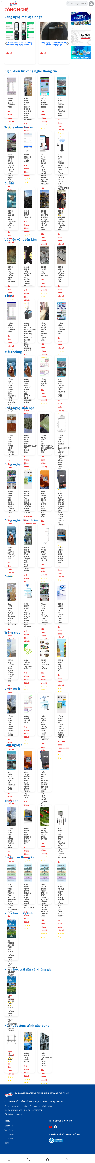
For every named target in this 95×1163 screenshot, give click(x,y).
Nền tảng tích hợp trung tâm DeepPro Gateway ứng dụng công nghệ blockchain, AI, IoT (13, 898)
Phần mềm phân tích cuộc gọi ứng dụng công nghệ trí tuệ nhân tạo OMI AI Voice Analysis (45, 169)
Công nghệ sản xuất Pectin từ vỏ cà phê (44, 554)
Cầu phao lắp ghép (10, 1056)
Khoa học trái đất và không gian (29, 969)
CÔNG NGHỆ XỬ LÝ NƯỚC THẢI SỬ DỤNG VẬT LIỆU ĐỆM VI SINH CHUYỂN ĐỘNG (28, 390)
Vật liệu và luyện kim (20, 239)
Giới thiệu (8, 1126)
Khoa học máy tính (18, 913)
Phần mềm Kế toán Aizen (27, 158)
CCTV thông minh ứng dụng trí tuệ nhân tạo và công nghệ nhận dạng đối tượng (11, 168)
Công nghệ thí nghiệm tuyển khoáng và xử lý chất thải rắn (61, 220)
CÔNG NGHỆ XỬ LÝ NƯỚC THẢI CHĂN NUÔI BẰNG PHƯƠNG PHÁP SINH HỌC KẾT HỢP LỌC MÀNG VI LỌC (12, 395)
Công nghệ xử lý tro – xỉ (27, 214)
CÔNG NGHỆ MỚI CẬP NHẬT (23, 17)
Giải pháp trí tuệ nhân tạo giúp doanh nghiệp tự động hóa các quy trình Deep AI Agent (61, 900)
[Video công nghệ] (81, 19)
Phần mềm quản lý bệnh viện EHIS (61, 328)
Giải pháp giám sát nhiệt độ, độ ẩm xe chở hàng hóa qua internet (28, 615)
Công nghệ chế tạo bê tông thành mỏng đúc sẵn (61, 274)
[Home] (9, 1159)
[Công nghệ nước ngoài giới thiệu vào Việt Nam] (81, 53)
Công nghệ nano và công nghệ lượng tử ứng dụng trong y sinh (27, 502)
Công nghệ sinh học (19, 408)
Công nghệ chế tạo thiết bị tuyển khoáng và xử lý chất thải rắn (45, 220)
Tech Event (8, 1130)
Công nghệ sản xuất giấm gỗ (60, 665)
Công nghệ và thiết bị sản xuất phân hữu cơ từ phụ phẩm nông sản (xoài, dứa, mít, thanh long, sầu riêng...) (20, 45)
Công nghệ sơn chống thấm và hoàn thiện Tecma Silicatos (28, 276)
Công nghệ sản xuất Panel (27, 1057)
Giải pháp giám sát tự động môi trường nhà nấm (61, 106)
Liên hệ (7, 1143)
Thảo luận (8, 1138)
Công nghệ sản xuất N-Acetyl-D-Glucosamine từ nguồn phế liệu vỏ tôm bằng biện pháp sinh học (64, 452)
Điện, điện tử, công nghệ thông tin (30, 71)
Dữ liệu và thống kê (19, 857)
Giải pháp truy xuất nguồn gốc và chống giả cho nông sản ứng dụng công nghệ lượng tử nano (61, 508)
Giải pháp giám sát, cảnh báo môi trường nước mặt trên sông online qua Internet (62, 843)
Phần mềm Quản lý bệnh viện (11, 102)
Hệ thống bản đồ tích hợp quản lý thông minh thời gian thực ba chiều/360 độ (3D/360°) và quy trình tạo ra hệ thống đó (12, 963)
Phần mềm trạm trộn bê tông (44, 102)
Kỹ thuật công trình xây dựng (26, 1026)
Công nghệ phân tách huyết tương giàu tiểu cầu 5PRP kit (61, 613)
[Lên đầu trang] (86, 1159)
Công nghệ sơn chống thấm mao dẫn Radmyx (11, 274)
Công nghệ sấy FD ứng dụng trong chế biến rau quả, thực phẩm (27, 559)
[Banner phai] (81, 36)
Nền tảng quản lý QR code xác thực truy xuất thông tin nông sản (44, 504)
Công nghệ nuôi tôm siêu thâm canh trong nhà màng (11, 725)
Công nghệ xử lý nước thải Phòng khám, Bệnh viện (44, 331)
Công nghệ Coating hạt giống (45, 664)
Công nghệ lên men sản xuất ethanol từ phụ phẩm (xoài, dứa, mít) (54, 44)
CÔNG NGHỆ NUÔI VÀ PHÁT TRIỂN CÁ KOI (44, 833)
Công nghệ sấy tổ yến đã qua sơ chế (11, 553)
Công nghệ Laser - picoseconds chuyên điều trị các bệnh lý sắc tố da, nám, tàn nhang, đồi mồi (30, 336)
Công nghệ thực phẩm (21, 520)
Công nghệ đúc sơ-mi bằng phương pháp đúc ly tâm (12, 219)
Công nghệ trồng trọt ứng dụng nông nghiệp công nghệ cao (11, 670)
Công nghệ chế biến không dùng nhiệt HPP (61, 555)
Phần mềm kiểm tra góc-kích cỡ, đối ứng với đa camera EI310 (11, 502)
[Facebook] (47, 1159)
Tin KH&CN (9, 1134)
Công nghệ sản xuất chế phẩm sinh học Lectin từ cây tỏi (11, 445)
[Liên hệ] (67, 1159)
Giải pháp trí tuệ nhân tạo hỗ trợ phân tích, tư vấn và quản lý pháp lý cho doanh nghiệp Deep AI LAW (44, 900)
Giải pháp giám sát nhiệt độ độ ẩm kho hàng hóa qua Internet (28, 108)
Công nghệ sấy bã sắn (44, 382)
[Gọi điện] (28, 1159)
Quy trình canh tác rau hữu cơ (28, 664)
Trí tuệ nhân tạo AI (18, 127)
